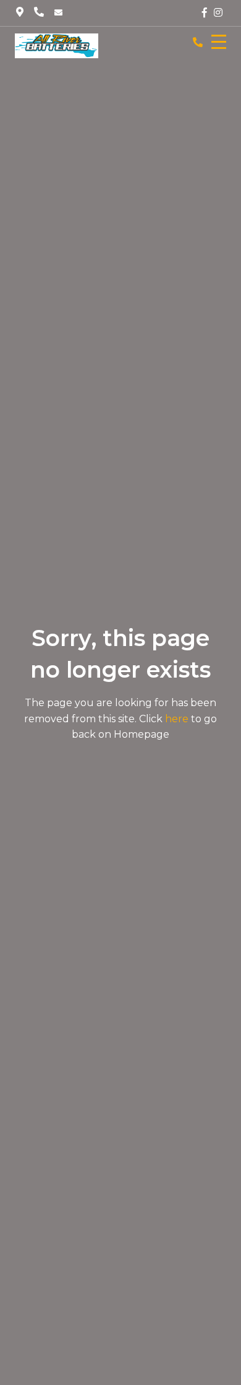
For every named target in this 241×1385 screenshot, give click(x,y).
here (176, 719)
